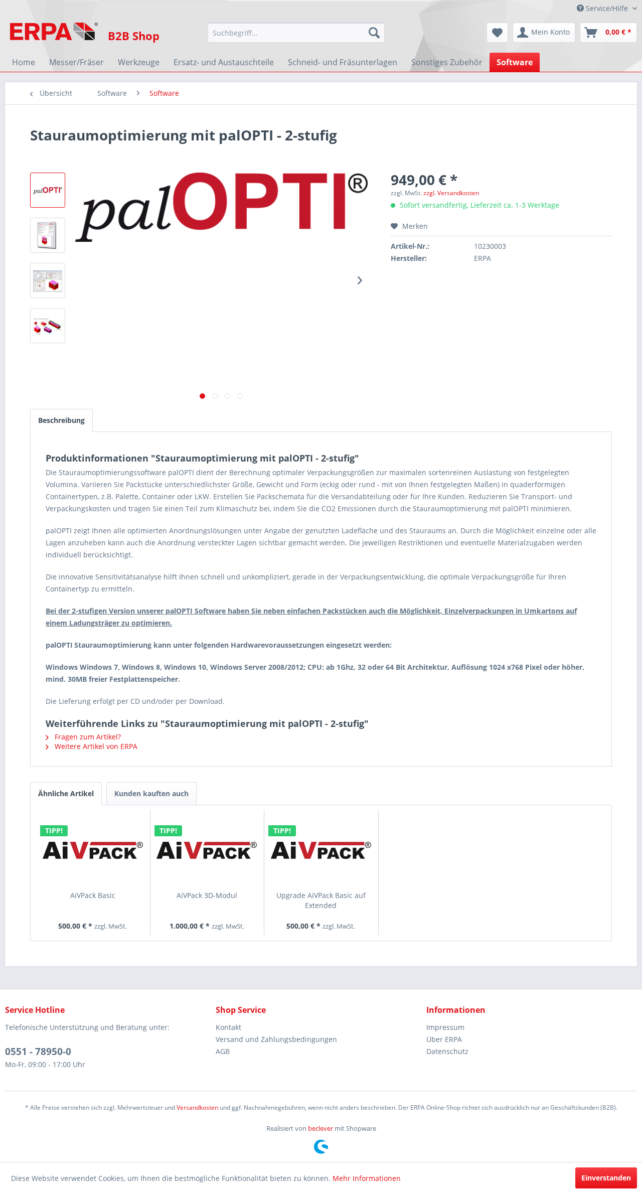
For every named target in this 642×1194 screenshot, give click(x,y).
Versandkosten (197, 1107)
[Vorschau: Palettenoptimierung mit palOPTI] (47, 190)
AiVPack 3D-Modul (207, 895)
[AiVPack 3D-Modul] (207, 850)
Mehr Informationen (367, 1178)
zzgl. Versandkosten (451, 193)
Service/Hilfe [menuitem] (607, 8)
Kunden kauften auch (151, 793)
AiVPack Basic (92, 895)
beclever (320, 1128)
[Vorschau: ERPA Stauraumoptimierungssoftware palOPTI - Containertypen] (47, 325)
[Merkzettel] (497, 33)
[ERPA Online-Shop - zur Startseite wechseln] (54, 35)
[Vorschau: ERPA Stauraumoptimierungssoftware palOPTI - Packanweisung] (47, 235)
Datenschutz (447, 1051)
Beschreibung (61, 420)
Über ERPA (444, 1039)
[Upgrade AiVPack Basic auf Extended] (321, 850)
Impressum (445, 1027)
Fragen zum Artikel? (87, 736)
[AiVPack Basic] (93, 850)
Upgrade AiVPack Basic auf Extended (321, 900)
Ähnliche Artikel (66, 793)
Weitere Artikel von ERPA (95, 746)
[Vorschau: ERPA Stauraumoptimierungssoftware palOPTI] (47, 280)
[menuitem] (296, 33)
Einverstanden (606, 1177)
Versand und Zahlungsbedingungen (276, 1039)
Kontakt (228, 1027)
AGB (223, 1051)
